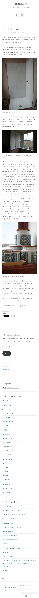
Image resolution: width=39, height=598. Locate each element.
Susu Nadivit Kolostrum (10, 556)
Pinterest (5, 370)
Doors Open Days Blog (9, 535)
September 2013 (7, 459)
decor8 (4, 570)
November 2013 (7, 451)
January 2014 (6, 442)
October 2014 (6, 417)
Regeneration (19, 3)
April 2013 (5, 480)
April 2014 (5, 430)
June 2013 (5, 471)
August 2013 (6, 463)
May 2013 (5, 476)
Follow (6, 353)
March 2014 (6, 434)
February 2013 (7, 488)
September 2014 (7, 422)
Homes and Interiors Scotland (12, 527)
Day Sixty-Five (11, 29)
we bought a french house (11, 548)
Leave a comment (18, 32)
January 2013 (6, 492)
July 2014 (5, 426)
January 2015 (6, 409)
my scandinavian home (10, 540)
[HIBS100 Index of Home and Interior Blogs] (9, 577)
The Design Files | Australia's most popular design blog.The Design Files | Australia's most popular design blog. (19, 563)
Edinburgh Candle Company (11, 510)
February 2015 (7, 405)
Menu (20, 15)
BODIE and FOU (7, 523)
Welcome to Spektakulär (10, 519)
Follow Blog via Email (11, 335)
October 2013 (6, 455)
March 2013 (6, 484)
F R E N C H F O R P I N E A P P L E (13, 515)
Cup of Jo (5, 552)
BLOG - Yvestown (8, 544)
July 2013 (5, 467)
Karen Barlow (6, 506)
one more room (7, 531)
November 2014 (7, 413)
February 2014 (7, 438)
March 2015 (6, 401)
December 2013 (7, 447)
